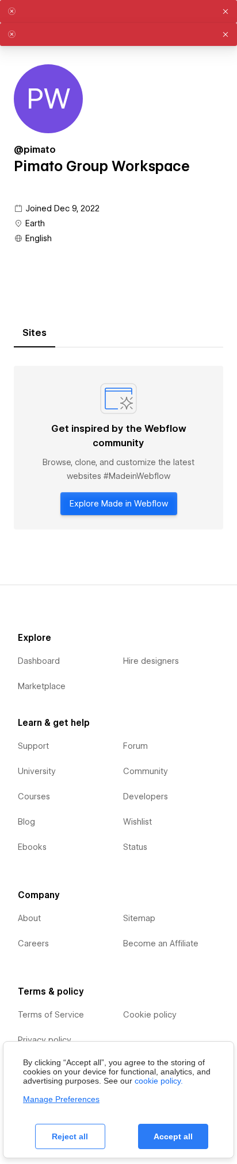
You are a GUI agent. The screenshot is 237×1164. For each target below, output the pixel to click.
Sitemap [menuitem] (139, 918)
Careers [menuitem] (33, 943)
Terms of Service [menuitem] (51, 1014)
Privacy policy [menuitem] (44, 1040)
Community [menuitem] (145, 771)
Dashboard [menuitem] (39, 661)
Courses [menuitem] (34, 796)
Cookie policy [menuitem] (150, 1014)
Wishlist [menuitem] (137, 821)
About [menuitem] (29, 918)
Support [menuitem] (33, 746)
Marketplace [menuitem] (42, 686)
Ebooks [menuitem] (32, 847)
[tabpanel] (118, 447)
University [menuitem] (37, 771)
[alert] (118, 11)
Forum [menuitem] (135, 746)
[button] (225, 11)
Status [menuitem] (135, 847)
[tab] (34, 333)
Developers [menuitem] (145, 796)
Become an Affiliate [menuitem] (160, 943)
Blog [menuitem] (26, 821)
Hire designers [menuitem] (151, 661)
